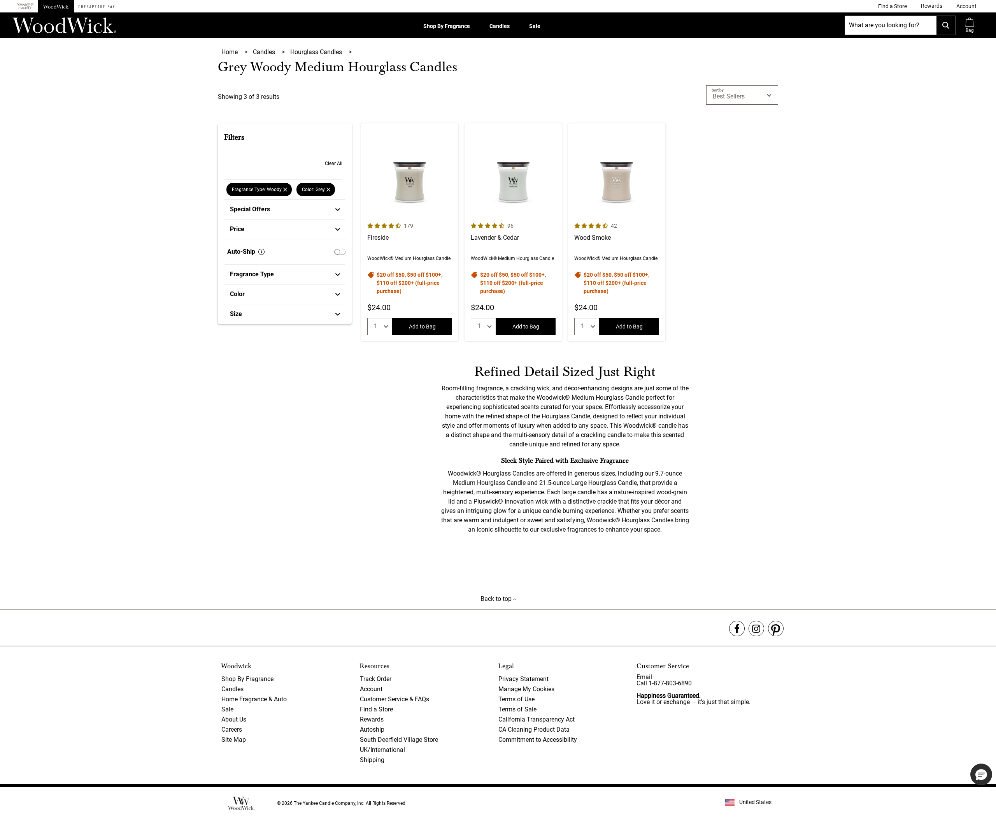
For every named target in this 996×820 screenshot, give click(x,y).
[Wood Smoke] (616, 232)
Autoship (372, 729)
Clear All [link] (333, 163)
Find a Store (376, 709)
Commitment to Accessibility (537, 739)
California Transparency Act (536, 719)
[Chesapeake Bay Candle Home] (96, 6)
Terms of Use (516, 699)
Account (371, 689)
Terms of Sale (517, 709)
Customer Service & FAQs (394, 699)
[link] (892, 6)
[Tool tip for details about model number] (261, 252)
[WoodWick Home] (56, 6)
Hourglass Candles (317, 52)
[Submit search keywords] (945, 25)
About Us (233, 719)
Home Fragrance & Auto (254, 699)
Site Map (233, 739)
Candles (499, 26)
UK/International (382, 749)
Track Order (375, 679)
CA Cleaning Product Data (534, 729)
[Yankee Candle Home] (25, 6)
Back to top (496, 598)
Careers (231, 729)
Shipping (372, 760)
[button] (966, 6)
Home (230, 52)
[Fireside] (409, 232)
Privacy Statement (523, 679)
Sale (534, 26)
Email (644, 677)
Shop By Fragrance (446, 26)
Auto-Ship (241, 251)
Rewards (372, 719)
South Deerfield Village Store (399, 739)
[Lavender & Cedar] (513, 232)
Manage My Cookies (526, 689)
